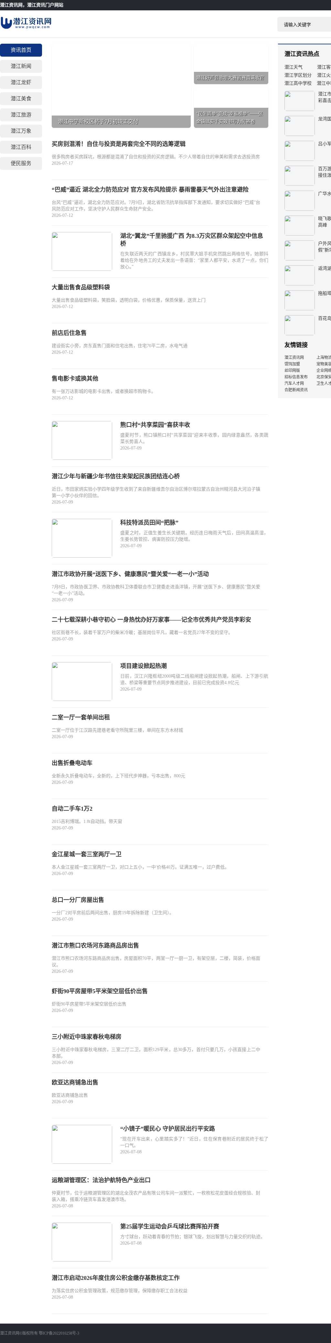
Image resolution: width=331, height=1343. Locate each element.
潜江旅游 (21, 114)
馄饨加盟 (292, 364)
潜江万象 (21, 131)
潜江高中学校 (298, 83)
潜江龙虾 (21, 82)
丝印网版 (292, 370)
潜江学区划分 (298, 75)
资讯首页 (21, 50)
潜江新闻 (21, 66)
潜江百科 (21, 147)
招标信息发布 (296, 377)
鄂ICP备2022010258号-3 (59, 1333)
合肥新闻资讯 (296, 390)
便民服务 (21, 163)
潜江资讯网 (11, 5)
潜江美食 (21, 98)
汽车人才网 (294, 383)
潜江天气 (293, 67)
